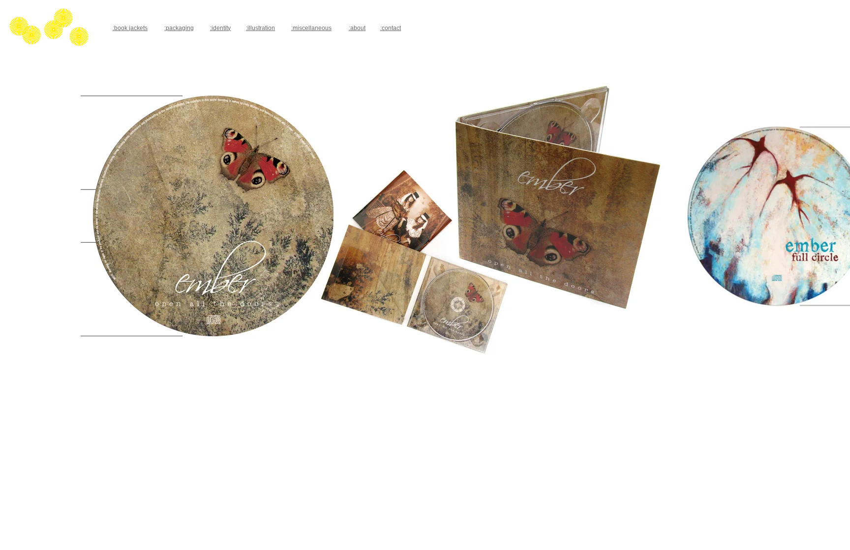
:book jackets (130, 28)
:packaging (179, 28)
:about (357, 28)
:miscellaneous (311, 28)
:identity (220, 28)
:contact (390, 28)
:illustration (260, 28)
